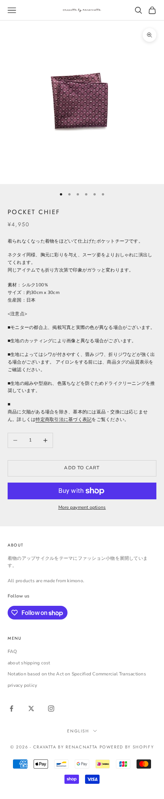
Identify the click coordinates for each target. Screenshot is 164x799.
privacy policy (22, 685)
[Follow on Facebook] (11, 708)
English (78, 731)
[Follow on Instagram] (51, 708)
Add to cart (82, 468)
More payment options (82, 507)
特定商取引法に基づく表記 (63, 419)
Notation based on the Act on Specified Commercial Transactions (77, 674)
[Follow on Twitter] (31, 708)
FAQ (12, 651)
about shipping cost (29, 663)
